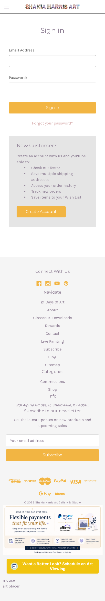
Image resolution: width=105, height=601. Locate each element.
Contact (52, 333)
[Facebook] (39, 283)
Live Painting (52, 341)
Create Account (41, 211)
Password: (18, 77)
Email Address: (22, 50)
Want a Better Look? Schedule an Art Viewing (57, 566)
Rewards (52, 325)
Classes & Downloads (52, 317)
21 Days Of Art (52, 302)
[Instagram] (48, 283)
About (52, 310)
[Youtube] (57, 283)
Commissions (52, 381)
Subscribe (52, 349)
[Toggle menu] (6, 6)
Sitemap (52, 365)
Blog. (52, 357)
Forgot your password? (52, 123)
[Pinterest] (66, 283)
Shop (52, 389)
